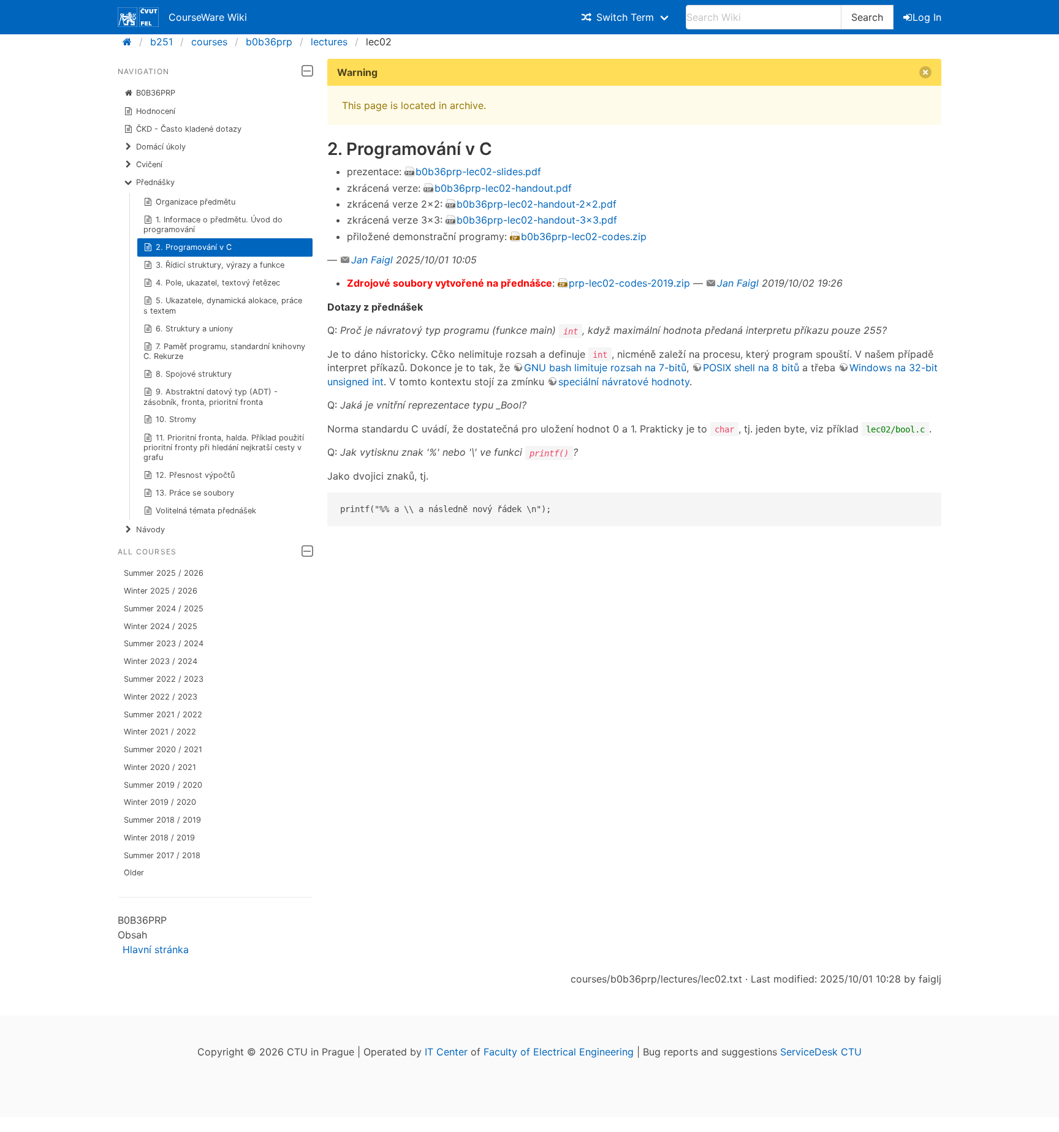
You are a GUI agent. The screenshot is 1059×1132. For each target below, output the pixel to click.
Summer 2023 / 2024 (163, 643)
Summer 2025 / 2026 (163, 573)
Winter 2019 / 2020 (160, 802)
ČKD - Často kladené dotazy (188, 129)
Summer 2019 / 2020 (163, 785)
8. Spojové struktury (194, 374)
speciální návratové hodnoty (623, 381)
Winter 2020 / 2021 (160, 767)
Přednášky (155, 182)
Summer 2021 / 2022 (163, 714)
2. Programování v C (194, 247)
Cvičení (149, 164)
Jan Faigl (372, 260)
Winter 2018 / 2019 (159, 837)
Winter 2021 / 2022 (160, 731)
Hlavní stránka (156, 949)
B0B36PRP (155, 92)
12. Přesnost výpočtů (195, 475)
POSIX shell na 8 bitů (751, 367)
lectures (329, 42)
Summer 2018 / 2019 (162, 819)
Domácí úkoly (161, 146)
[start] (131, 41)
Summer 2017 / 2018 (162, 855)
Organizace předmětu (195, 201)
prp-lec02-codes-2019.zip (629, 283)
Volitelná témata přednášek (206, 510)
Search (867, 17)
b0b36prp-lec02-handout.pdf (503, 188)
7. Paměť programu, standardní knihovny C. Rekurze (224, 351)
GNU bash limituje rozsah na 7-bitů (605, 367)
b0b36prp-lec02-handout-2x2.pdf (537, 204)
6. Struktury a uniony (194, 328)
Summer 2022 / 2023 (163, 679)
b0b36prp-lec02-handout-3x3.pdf (537, 220)
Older (134, 872)
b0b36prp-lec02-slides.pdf (478, 171)
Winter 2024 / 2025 (160, 626)
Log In (927, 17)
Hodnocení (155, 111)
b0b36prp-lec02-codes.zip (584, 236)
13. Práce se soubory (195, 492)
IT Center (446, 1052)
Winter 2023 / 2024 (160, 661)
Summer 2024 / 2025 (163, 608)
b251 (161, 42)
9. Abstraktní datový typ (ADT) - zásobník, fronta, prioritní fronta (210, 396)
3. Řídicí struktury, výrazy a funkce (220, 265)
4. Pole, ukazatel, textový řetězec (218, 282)
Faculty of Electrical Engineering (559, 1052)
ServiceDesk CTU (821, 1052)
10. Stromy (176, 419)
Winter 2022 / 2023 (160, 696)
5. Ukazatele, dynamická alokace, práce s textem (223, 305)
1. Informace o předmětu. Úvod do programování (213, 224)
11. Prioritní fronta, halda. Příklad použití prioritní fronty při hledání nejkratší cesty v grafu (224, 447)
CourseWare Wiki (208, 17)
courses (209, 42)
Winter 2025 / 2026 (160, 590)
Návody (150, 529)
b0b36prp (269, 42)
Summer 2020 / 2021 (163, 749)
